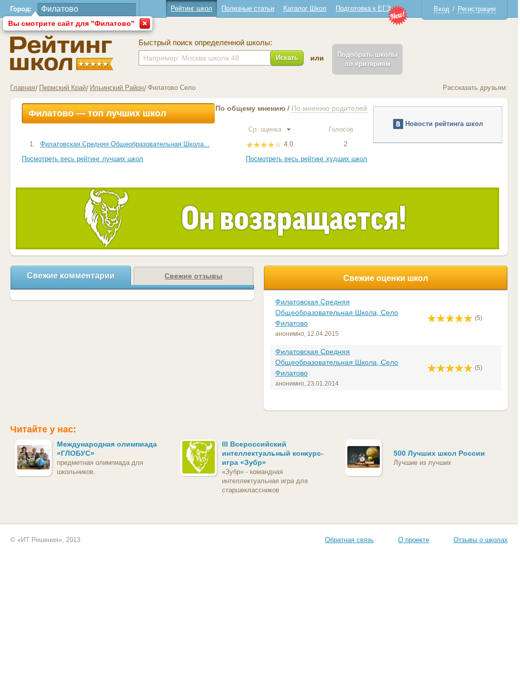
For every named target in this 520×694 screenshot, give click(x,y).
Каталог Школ (305, 8)
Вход (441, 9)
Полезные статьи (247, 8)
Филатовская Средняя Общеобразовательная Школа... (125, 144)
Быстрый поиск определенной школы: (205, 43)
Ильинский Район (117, 87)
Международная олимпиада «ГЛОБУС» (107, 448)
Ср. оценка (265, 129)
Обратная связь (349, 540)
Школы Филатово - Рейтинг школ (61, 53)
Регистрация (477, 9)
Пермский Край (62, 87)
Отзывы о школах (480, 540)
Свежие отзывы (193, 276)
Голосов (342, 129)
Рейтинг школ (191, 8)
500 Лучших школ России (439, 453)
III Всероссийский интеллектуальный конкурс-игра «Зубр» (272, 453)
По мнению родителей (329, 108)
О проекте (413, 540)
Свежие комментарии (71, 275)
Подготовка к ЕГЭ (363, 8)
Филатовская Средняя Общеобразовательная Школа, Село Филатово (336, 312)
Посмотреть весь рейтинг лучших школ (82, 159)
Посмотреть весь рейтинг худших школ (306, 159)
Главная (22, 87)
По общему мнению (250, 108)
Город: (20, 9)
